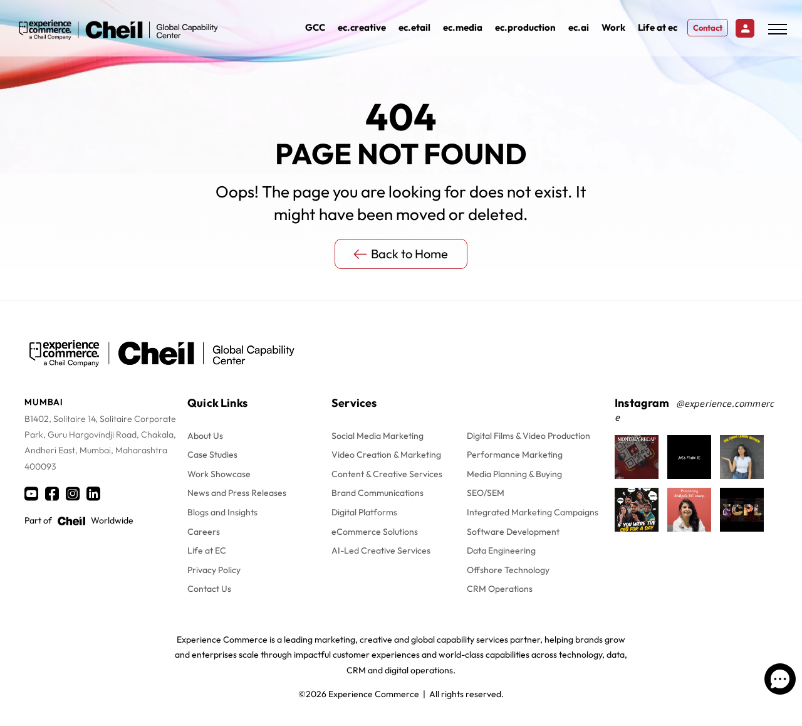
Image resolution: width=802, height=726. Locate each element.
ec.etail (414, 27)
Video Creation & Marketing (386, 454)
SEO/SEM (485, 492)
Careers (203, 531)
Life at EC (206, 550)
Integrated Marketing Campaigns (532, 512)
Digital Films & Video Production (528, 435)
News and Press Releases (236, 492)
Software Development (513, 531)
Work (613, 27)
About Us (205, 435)
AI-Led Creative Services (380, 550)
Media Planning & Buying (514, 474)
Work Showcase (219, 474)
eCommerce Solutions (374, 531)
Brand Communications (377, 492)
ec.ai (578, 27)
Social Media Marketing (377, 435)
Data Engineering (501, 550)
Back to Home (409, 253)
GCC (315, 27)
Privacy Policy (214, 570)
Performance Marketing (515, 454)
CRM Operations (500, 588)
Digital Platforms (364, 512)
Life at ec (657, 27)
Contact (707, 28)
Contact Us (209, 588)
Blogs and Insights (222, 512)
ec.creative (362, 27)
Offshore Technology (508, 570)
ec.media (462, 27)
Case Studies (212, 454)
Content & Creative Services (386, 474)
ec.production (525, 27)
